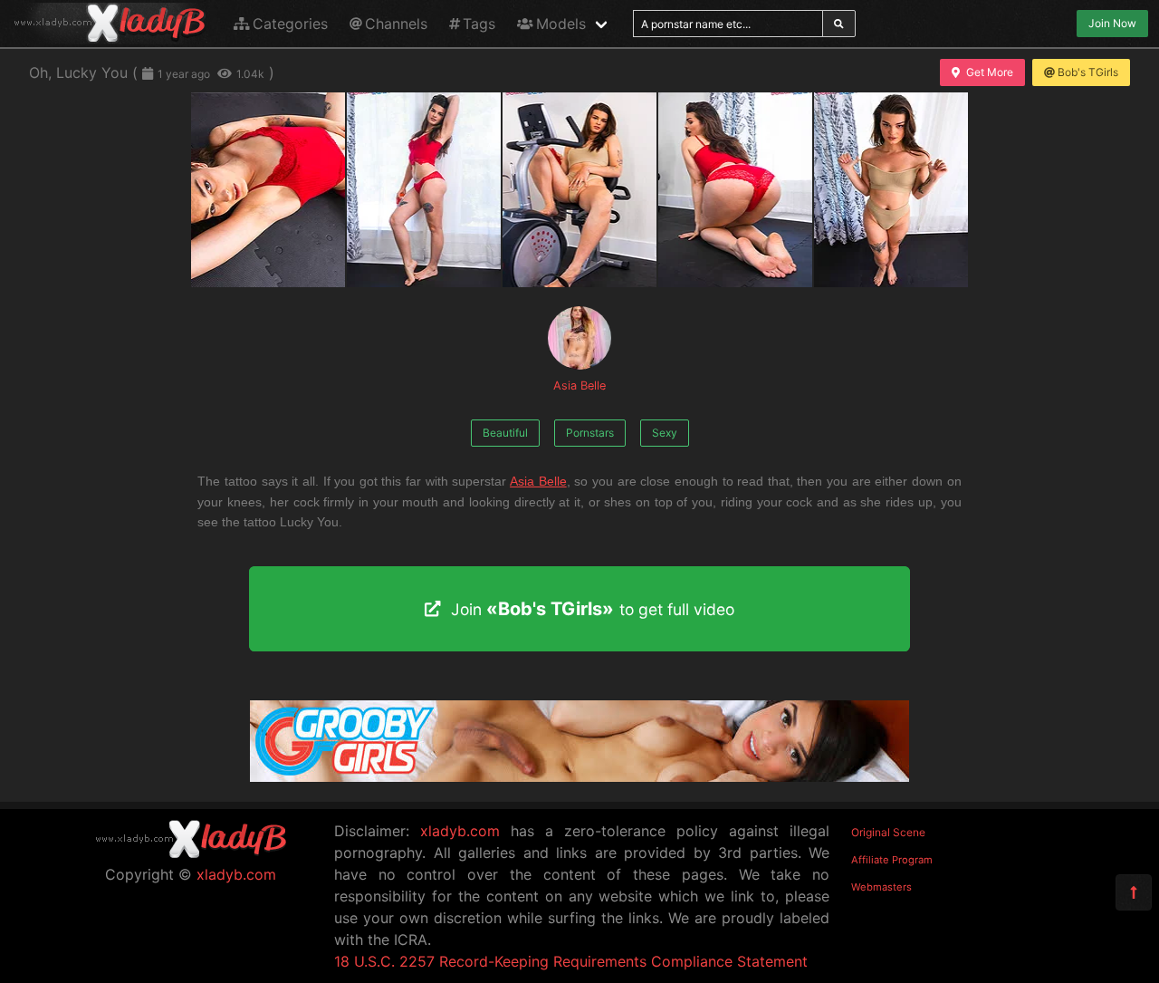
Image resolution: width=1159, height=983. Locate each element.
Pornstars (590, 432)
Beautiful (505, 432)
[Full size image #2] (579, 189)
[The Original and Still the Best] (579, 776)
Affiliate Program (892, 859)
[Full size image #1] (424, 189)
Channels (396, 23)
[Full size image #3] (735, 189)
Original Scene (888, 832)
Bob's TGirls (1088, 72)
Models (561, 23)
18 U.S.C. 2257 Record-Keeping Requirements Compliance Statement (571, 961)
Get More (989, 72)
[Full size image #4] (891, 189)
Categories (290, 23)
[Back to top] (1134, 892)
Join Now (1112, 23)
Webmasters (881, 887)
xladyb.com (236, 874)
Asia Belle (579, 385)
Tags (479, 23)
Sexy (664, 432)
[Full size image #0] (268, 189)
